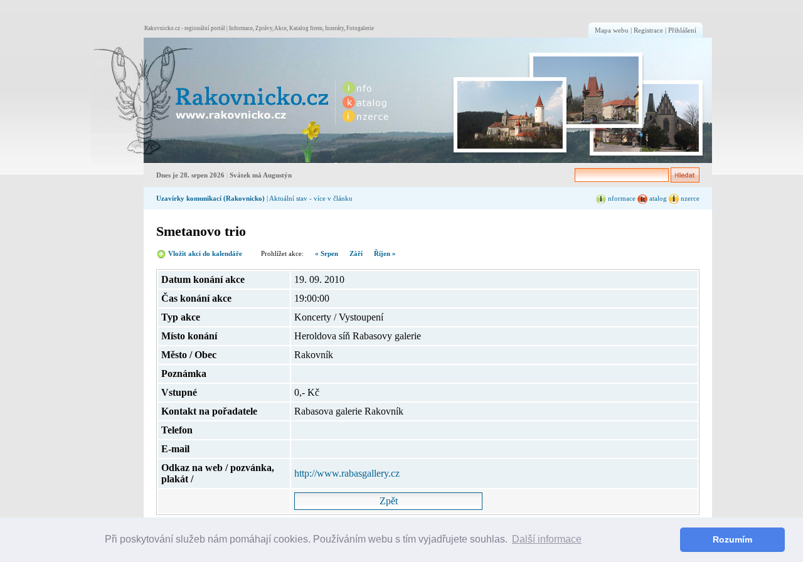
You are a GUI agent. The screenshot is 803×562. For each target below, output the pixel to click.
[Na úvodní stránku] (211, 101)
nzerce (689, 198)
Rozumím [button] (732, 539)
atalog (657, 198)
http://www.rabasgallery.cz (347, 473)
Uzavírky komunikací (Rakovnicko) (210, 198)
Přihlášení (682, 30)
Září (356, 253)
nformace (620, 198)
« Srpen (326, 253)
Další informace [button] (547, 539)
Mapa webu (612, 30)
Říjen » (385, 253)
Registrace (648, 30)
